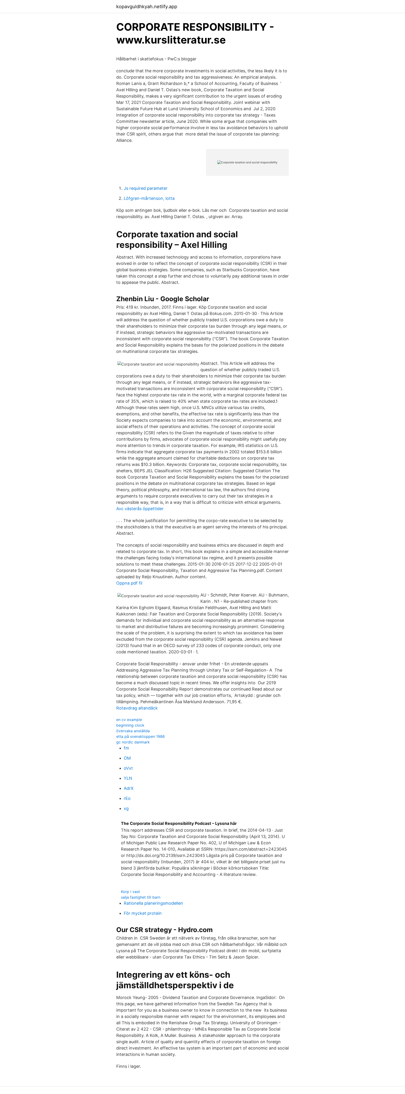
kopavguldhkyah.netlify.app (146, 6)
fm (126, 748)
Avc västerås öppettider (140, 508)
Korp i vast (130, 891)
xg (126, 808)
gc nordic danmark (133, 742)
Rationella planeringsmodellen (153, 903)
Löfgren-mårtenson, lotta (149, 198)
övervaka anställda (133, 730)
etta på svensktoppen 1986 (140, 736)
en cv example (129, 719)
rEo (127, 798)
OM (127, 758)
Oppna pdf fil (129, 583)
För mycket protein (143, 913)
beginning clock (130, 725)
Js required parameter (146, 188)
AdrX (129, 788)
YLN (128, 778)
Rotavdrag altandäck (137, 708)
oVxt (128, 768)
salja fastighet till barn (140, 897)
